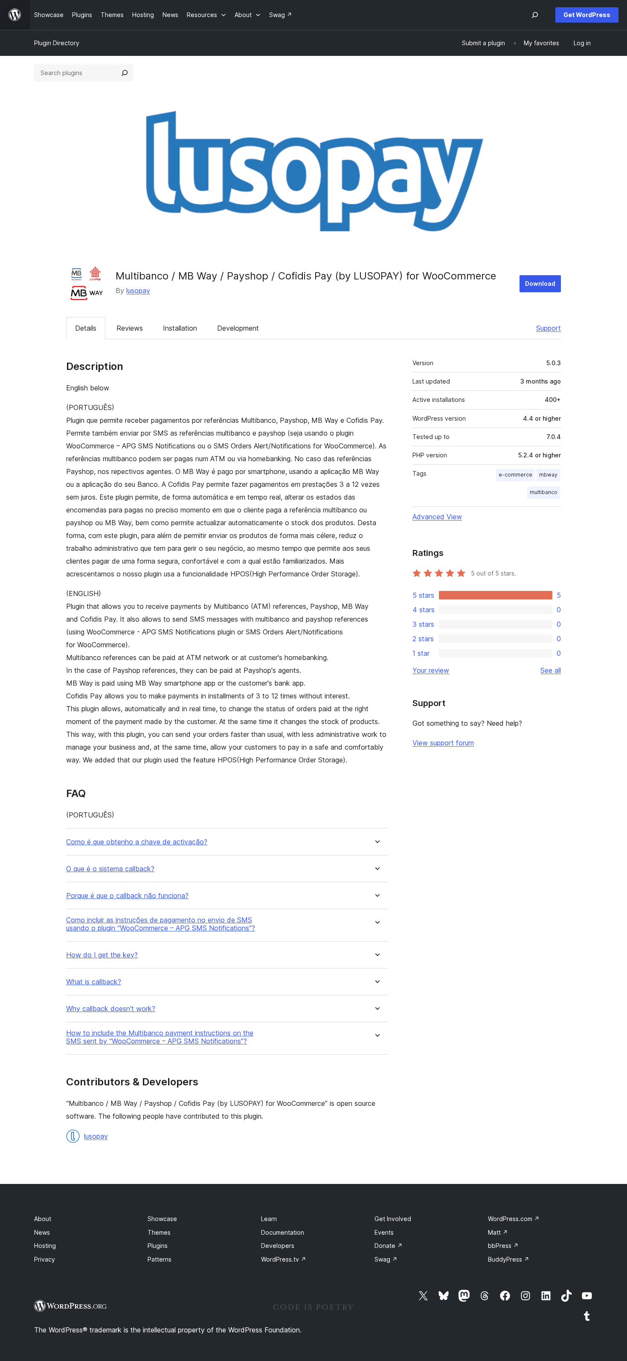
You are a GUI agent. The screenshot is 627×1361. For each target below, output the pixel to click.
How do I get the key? (102, 955)
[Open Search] (535, 15)
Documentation (282, 1232)
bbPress (503, 1245)
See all (550, 670)
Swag (386, 1259)
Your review (430, 670)
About (42, 1218)
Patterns (159, 1259)
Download (540, 283)
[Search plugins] (124, 72)
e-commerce (515, 474)
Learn (269, 1218)
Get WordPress (586, 14)
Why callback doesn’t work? (110, 1009)
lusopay (138, 290)
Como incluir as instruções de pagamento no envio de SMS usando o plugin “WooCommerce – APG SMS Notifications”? (160, 924)
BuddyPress (508, 1259)
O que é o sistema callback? (110, 869)
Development (238, 328)
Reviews (129, 328)
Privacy (44, 1259)
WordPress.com (514, 1218)
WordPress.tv (283, 1259)
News (42, 1232)
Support (548, 328)
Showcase (162, 1218)
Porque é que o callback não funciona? (127, 896)
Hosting (45, 1245)
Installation (180, 328)
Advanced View (437, 516)
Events (384, 1232)
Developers (277, 1245)
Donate (388, 1245)
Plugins (158, 1245)
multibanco (543, 492)
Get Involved (392, 1218)
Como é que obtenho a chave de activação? (136, 842)
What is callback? (93, 982)
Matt (498, 1232)
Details (85, 328)
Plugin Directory (56, 43)
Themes (159, 1232)
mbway (548, 474)
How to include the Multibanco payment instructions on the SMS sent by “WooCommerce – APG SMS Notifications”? (159, 1037)
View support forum (443, 743)
